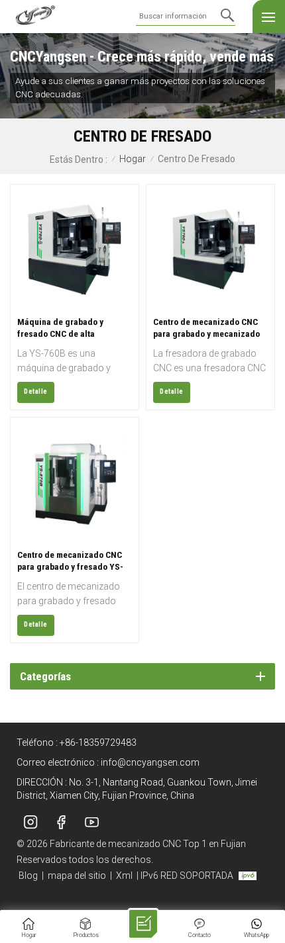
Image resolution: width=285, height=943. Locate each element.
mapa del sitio (77, 875)
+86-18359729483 (98, 742)
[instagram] (30, 822)
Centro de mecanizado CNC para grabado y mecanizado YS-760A (206, 327)
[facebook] (61, 822)
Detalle (36, 391)
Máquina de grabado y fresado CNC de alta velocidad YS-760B (60, 327)
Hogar (132, 159)
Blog (28, 875)
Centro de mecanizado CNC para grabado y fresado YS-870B (70, 560)
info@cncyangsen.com (150, 762)
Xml (124, 875)
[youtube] (91, 822)
